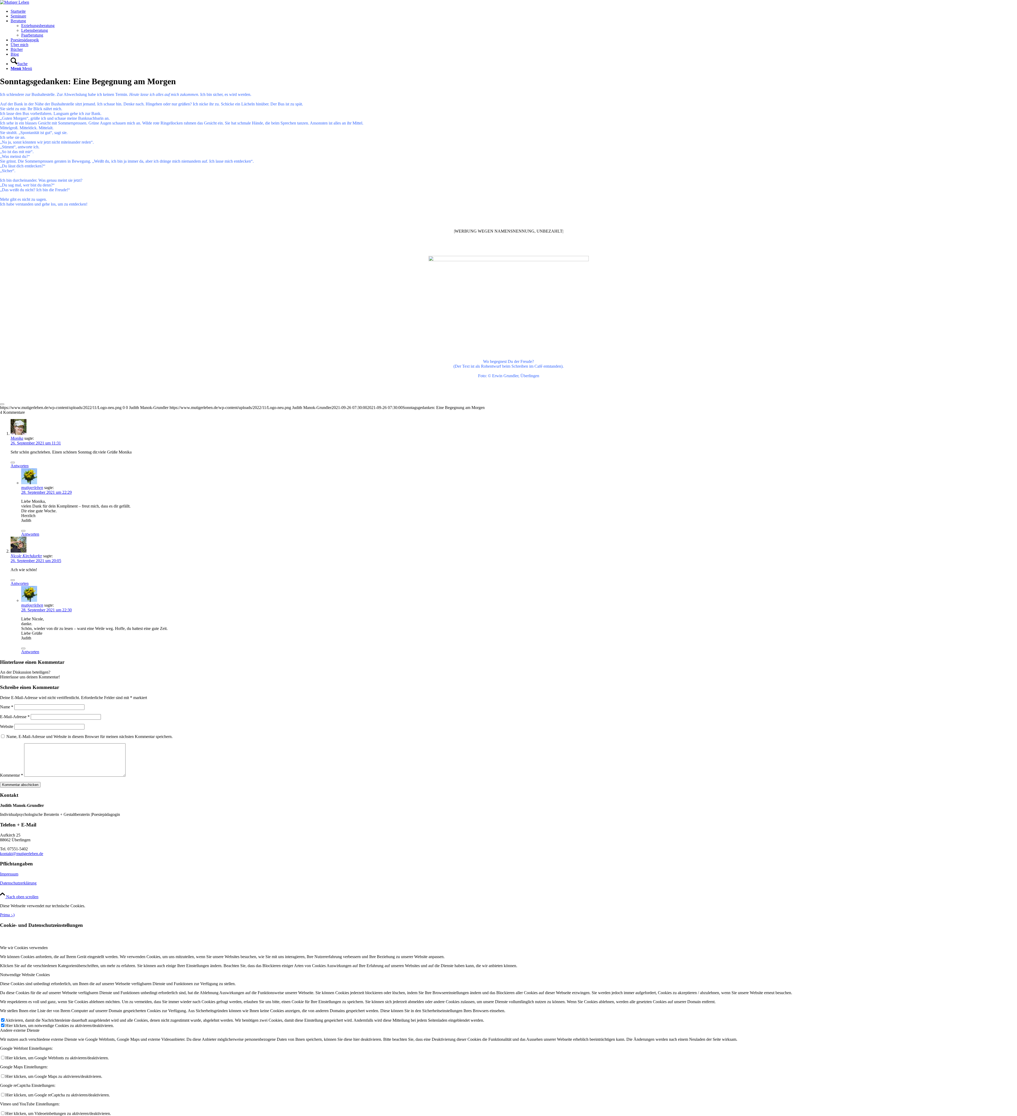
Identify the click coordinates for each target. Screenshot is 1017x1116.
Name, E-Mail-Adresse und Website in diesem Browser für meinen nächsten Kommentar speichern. (89, 736)
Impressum (9, 874)
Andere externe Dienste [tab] (19, 1030)
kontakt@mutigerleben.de (21, 853)
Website (6, 726)
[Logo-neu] (14, 2)
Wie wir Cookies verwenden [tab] (24, 947)
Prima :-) (7, 915)
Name (6, 707)
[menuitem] (514, 11)
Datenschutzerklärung (18, 883)
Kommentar (11, 775)
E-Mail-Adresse (15, 716)
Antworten (20, 466)
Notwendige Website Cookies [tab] (25, 974)
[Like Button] (2, 404)
